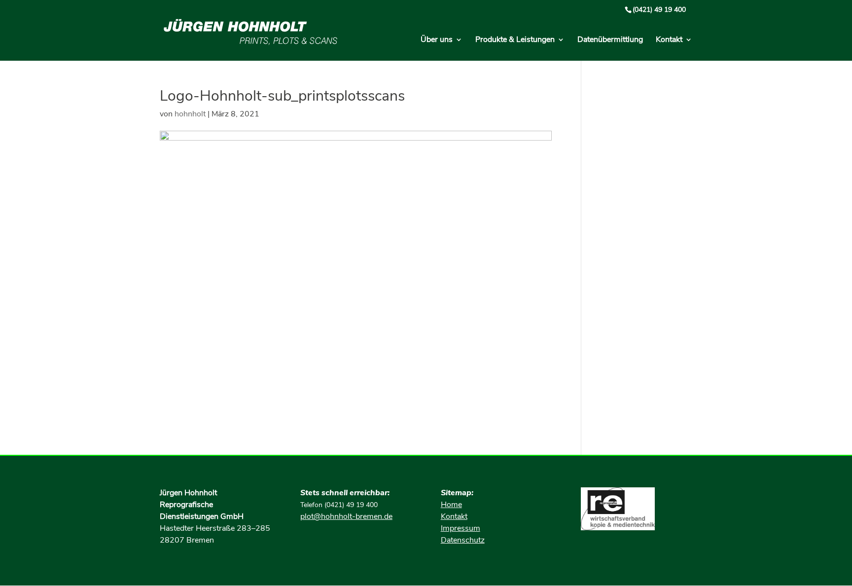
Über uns (437, 40)
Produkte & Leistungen (515, 40)
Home (451, 504)
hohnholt (190, 114)
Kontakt (669, 40)
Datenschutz (463, 540)
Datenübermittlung (610, 40)
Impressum (460, 528)
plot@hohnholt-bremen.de (346, 516)
